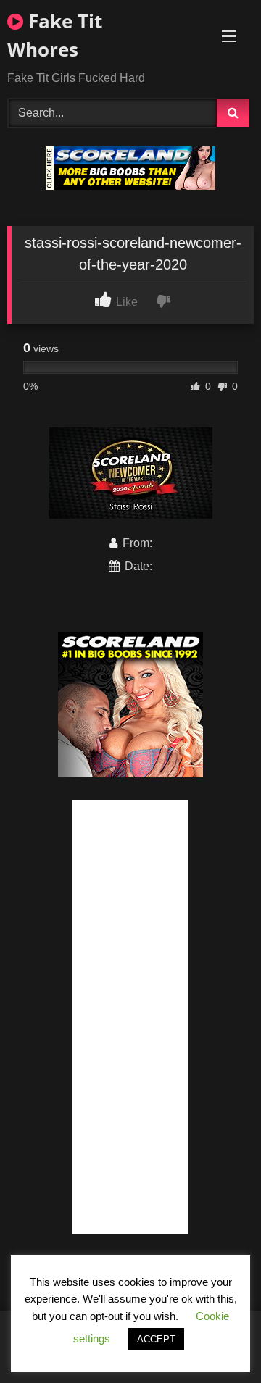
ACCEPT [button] (156, 1339)
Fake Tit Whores (54, 35)
